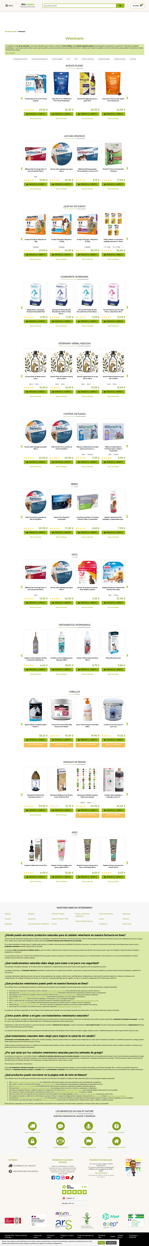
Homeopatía (34, 10)
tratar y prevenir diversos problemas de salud (84, 1001)
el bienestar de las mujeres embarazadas (31, 1098)
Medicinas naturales (23, 10)
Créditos (112, 1236)
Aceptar (101, 1243)
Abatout (8, 914)
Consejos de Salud (37, 1236)
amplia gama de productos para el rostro (66, 1092)
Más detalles (10, 53)
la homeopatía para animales (56, 991)
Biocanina (32, 919)
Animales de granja (119, 59)
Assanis (8, 919)
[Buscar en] (120, 5)
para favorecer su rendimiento (116, 1096)
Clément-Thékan (58, 914)
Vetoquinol (103, 924)
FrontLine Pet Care (106, 914)
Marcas (127, 10)
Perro (68, 59)
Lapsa (101, 919)
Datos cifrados (32, 1147)
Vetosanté (126, 914)
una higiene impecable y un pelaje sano (69, 1006)
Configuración (111, 1243)
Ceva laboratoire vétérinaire (38, 924)
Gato (75, 59)
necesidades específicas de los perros (34, 997)
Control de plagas (57, 59)
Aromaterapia (46, 10)
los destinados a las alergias (86, 1094)
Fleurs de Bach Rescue (84, 921)
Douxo (54, 924)
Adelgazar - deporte (93, 10)
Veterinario (116, 10)
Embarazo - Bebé (105, 10)
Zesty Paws (126, 924)
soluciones (97, 1096)
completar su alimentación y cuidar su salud (25, 1082)
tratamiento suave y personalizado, (24, 1086)
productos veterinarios (49, 1100)
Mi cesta (136, 6)
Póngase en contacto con (67, 1236)
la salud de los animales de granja (28, 1004)
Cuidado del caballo (104, 59)
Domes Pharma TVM (60, 919)
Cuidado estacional (82, 10)
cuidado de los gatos (20, 999)
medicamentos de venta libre (74, 1090)
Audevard (8, 924)
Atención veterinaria (88, 59)
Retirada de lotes (101, 1236)
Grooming (133, 59)
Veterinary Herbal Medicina (40, 59)
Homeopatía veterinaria (20, 59)
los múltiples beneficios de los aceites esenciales (34, 1088)
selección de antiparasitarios (67, 995)
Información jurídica (50, 1236)
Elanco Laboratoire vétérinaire (82, 915)
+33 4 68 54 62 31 (101, 1173)
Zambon (125, 919)
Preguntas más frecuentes (116, 1132)
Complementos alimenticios (11, 10)
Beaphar (31, 914)
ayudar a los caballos (18, 1003)
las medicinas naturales (48, 1084)
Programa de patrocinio (60, 1147)
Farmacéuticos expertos (88, 1132)
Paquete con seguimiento (32, 1132)
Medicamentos (58, 10)
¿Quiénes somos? (120, 1236)
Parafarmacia (70, 10)
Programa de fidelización (88, 1147)
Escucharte (60, 1132)
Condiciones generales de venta (85, 1236)
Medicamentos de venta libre (116, 1147)
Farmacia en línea (10, 31)
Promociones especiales (138, 10)
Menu (11, 5)
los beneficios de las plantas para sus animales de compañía (38, 993)
